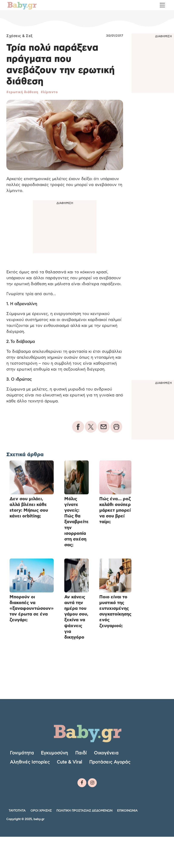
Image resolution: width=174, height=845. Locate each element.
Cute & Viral (69, 762)
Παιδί (81, 753)
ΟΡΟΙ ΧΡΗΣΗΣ (41, 810)
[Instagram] (92, 782)
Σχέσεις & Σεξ (19, 36)
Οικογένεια (106, 753)
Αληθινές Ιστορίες (30, 762)
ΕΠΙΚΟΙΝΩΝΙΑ (127, 810)
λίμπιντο (50, 92)
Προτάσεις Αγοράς (109, 762)
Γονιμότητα (22, 753)
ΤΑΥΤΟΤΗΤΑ (17, 810)
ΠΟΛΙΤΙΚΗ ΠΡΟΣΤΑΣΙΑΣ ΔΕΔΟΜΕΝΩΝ (84, 810)
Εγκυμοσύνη (54, 753)
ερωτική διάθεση (23, 92)
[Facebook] (81, 782)
